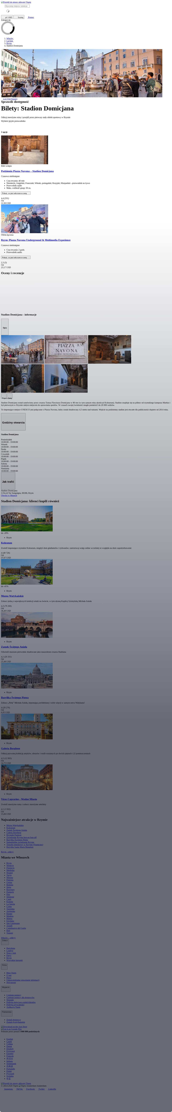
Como (9, 906)
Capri (8, 899)
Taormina (10, 909)
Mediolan (10, 870)
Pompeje (10, 892)
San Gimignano (13, 923)
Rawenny (10, 889)
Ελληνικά (10, 1051)
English (9, 1039)
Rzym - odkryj (7, 852)
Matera (9, 918)
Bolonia (9, 885)
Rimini (9, 914)
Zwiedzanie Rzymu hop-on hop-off (21, 837)
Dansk (9, 1046)
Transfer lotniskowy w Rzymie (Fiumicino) (24, 845)
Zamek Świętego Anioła (16, 830)
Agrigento (10, 911)
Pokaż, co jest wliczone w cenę (14, 193)
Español (9, 1053)
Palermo (9, 880)
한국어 (9, 1058)
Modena (9, 916)
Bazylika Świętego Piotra (17, 840)
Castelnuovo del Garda (16, 928)
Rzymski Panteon (13, 835)
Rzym (9, 863)
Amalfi (9, 926)
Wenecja (10, 865)
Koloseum (10, 828)
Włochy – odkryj (8, 938)
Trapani (9, 933)
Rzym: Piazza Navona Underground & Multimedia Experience (35, 240)
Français (10, 1056)
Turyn (9, 875)
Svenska (10, 1076)
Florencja (10, 868)
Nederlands (11, 1063)
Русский (10, 1074)
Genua (9, 882)
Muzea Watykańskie (15, 825)
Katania (9, 902)
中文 (8, 1078)
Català (9, 1041)
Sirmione (10, 897)
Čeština (9, 1044)
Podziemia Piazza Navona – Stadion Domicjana (27, 171)
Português (10, 1069)
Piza (8, 894)
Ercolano (10, 921)
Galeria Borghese (13, 832)
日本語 (9, 1066)
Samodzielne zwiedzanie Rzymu (20, 842)
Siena (8, 887)
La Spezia (10, 904)
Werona (9, 877)
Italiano (9, 1061)
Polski (9, 1071)
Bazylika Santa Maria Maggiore (19, 847)
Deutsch (9, 1049)
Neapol (9, 873)
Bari (8, 930)
